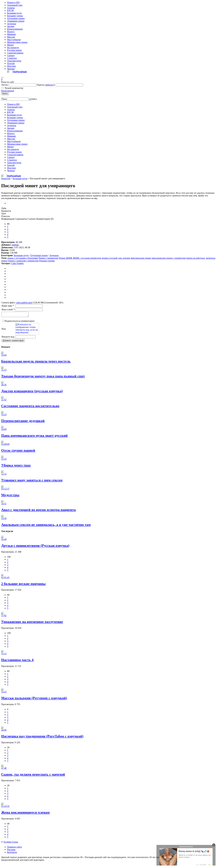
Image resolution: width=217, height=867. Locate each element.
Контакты (12, 852)
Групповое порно (16, 18)
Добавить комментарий (13, 340)
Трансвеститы (14, 61)
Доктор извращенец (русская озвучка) (32, 391)
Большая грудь (14, 13)
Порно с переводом (48, 258)
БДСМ (10, 10)
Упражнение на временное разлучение (32, 622)
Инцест (11, 31)
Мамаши (11, 34)
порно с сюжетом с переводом (23, 260)
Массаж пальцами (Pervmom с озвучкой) (34, 698)
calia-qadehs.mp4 (24, 302)
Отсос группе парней (18, 450)
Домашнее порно (15, 21)
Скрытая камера (15, 53)
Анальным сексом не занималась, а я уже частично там (46, 525)
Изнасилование (15, 29)
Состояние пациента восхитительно (30, 406)
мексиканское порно (141, 258)
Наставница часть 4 (17, 660)
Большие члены (15, 15)
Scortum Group (11, 842)
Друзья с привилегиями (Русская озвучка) (35, 545)
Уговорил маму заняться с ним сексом (31, 480)
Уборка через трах (16, 465)
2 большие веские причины (23, 584)
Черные (11, 68)
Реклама (11, 849)
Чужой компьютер (14, 88)
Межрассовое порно (17, 42)
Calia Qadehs (17, 263)
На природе (13, 47)
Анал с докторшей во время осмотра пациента (38, 510)
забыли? (49, 85)
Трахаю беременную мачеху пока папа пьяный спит (43, 376)
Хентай (11, 63)
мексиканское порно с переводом (169, 258)
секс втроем (124, 258)
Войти (5, 94)
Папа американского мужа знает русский (34, 435)
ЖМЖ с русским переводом (87, 258)
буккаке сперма (47, 260)
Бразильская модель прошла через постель (36, 361)
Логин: (4, 85)
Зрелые (10, 26)
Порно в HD (13, 2)
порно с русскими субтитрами (22, 258)
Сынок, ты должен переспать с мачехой (33, 774)
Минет (10, 45)
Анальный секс (15, 5)
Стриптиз (12, 58)
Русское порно (14, 50)
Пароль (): (46, 85)
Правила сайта (14, 847)
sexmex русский (110, 258)
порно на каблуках (195, 258)
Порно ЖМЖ (65, 258)
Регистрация (7, 90)
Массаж (11, 37)
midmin (15, 245)
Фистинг (11, 66)
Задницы (11, 23)
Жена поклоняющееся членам (25, 812)
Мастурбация (14, 39)
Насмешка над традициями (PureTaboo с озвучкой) (42, 736)
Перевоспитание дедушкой (23, 421)
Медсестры (10, 495)
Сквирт (11, 55)
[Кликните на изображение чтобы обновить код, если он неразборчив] (27, 334)
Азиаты (11, 7)
